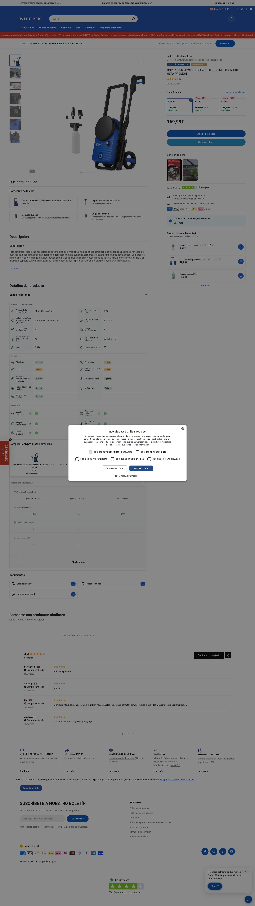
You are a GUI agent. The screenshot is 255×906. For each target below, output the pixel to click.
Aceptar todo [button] (141, 468)
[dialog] (127, 453)
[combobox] (182, 428)
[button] (127, 476)
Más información (142, 445)
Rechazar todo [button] (115, 468)
